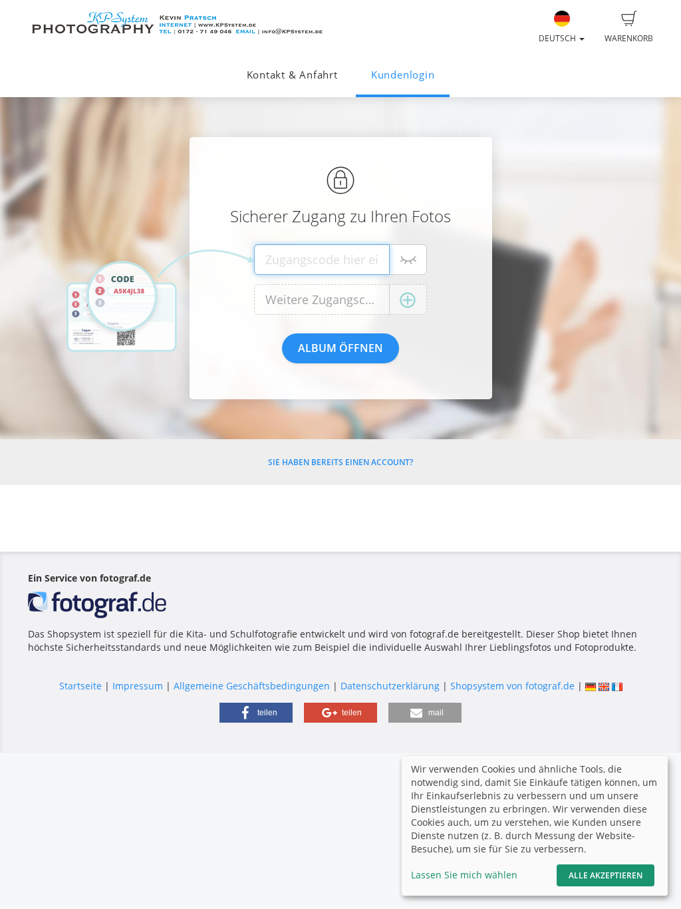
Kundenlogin (402, 75)
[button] (256, 713)
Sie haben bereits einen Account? (340, 462)
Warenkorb (629, 38)
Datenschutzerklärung (390, 685)
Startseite (80, 685)
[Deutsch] (590, 685)
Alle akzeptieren (605, 875)
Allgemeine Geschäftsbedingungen (252, 685)
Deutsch (558, 38)
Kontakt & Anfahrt (292, 75)
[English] (604, 685)
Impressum (137, 685)
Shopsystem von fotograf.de (512, 685)
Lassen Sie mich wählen (464, 874)
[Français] (617, 685)
